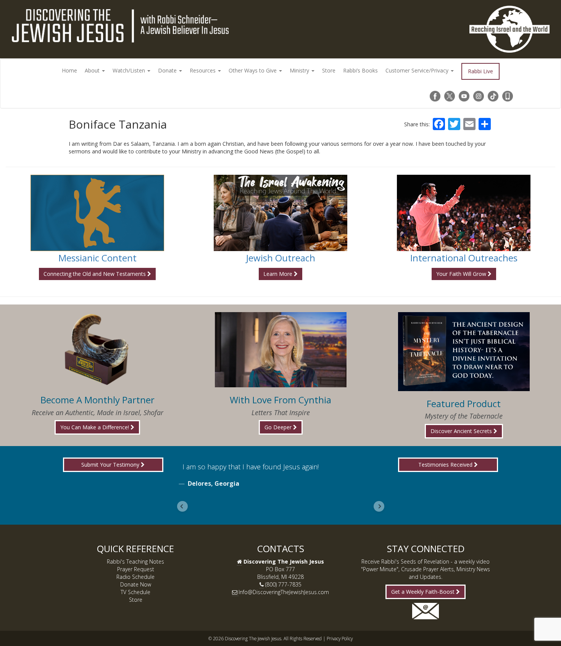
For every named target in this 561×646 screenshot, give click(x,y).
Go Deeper (278, 427)
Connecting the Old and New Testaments (95, 273)
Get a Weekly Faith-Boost (423, 591)
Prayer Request (135, 569)
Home (69, 70)
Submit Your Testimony (111, 464)
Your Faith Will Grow (462, 273)
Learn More (278, 273)
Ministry (300, 70)
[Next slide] (379, 506)
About (93, 70)
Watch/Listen (130, 70)
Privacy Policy (340, 638)
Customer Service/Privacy (417, 70)
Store (328, 70)
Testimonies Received (446, 464)
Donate (168, 70)
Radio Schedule (135, 576)
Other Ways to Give (253, 70)
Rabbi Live (480, 71)
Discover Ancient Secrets (461, 431)
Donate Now (135, 584)
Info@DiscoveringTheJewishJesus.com (284, 592)
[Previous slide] (182, 506)
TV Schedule (135, 592)
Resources (203, 70)
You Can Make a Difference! (95, 427)
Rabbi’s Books (360, 70)
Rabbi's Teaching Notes (135, 561)
